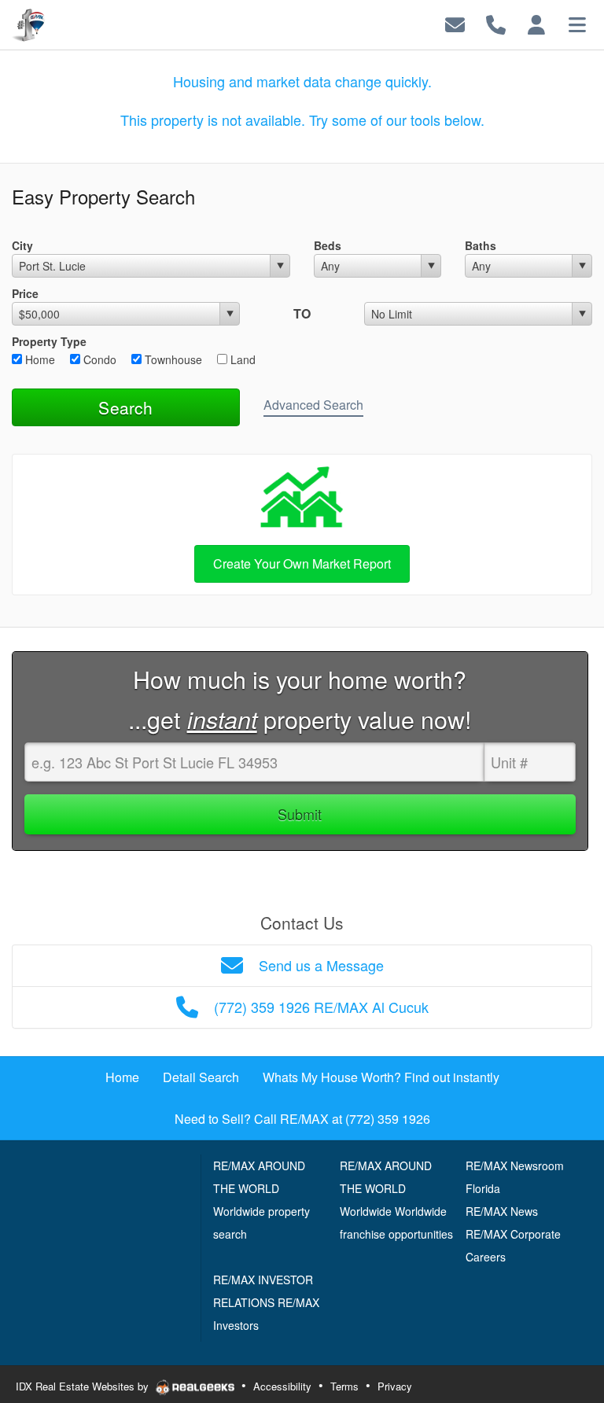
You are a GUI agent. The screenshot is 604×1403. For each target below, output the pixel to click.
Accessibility (282, 1386)
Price (25, 293)
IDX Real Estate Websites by (84, 1386)
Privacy (395, 1386)
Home (38, 359)
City (22, 245)
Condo (98, 359)
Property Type (49, 341)
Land (241, 359)
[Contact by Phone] (496, 23)
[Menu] (577, 23)
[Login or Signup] (536, 23)
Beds (327, 245)
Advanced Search (313, 405)
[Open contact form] (455, 23)
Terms (344, 1386)
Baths (480, 245)
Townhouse (172, 359)
